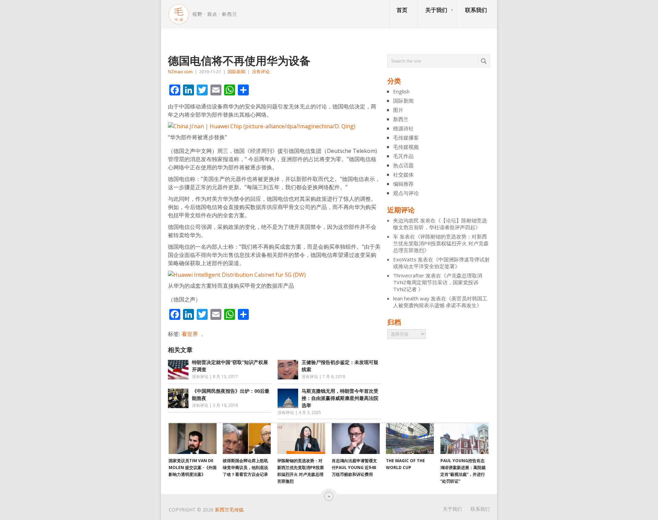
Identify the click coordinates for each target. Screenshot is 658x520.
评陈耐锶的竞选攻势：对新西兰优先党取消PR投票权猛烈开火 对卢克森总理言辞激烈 (441, 243)
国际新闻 (236, 71)
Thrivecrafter (408, 275)
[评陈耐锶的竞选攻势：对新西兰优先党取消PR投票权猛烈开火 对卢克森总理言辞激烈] (301, 438)
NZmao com (180, 71)
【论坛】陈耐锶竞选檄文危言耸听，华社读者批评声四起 (440, 224)
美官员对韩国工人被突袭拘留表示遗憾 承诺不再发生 (440, 302)
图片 (398, 109)
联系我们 (476, 10)
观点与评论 (406, 193)
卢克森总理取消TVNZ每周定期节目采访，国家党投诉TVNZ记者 (437, 282)
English (401, 91)
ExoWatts (404, 259)
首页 (402, 10)
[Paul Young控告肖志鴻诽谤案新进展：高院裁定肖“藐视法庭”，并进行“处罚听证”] (464, 438)
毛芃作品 (403, 156)
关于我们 (436, 10)
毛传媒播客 (406, 137)
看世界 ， (193, 334)
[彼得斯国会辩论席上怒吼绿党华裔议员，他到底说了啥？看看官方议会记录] (247, 438)
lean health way (411, 298)
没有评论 (261, 71)
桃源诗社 (403, 128)
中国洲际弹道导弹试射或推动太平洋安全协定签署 (441, 263)
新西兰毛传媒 (229, 509)
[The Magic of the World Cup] (410, 438)
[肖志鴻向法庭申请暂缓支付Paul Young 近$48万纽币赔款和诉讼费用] (356, 438)
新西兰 (401, 119)
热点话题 (403, 165)
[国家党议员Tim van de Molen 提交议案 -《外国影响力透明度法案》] (193, 438)
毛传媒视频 (406, 146)
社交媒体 (403, 174)
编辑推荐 (403, 183)
